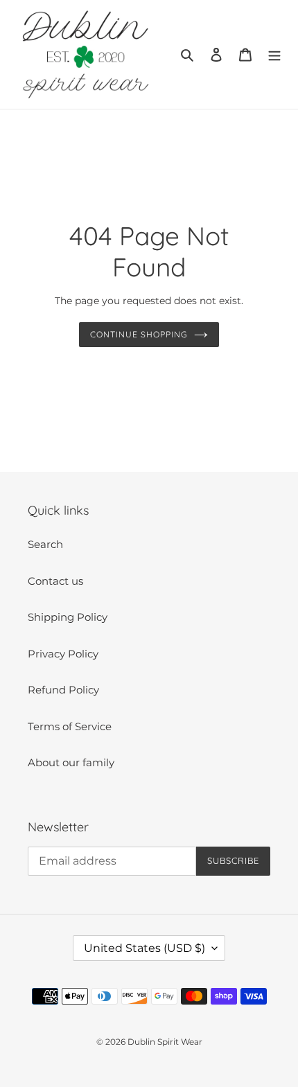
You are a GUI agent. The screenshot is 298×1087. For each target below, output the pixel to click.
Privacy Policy (63, 653)
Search (45, 544)
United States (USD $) (144, 948)
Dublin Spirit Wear (165, 1041)
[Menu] (274, 54)
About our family (71, 762)
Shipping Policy (67, 617)
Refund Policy (63, 689)
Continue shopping (138, 334)
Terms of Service (70, 726)
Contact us (55, 580)
